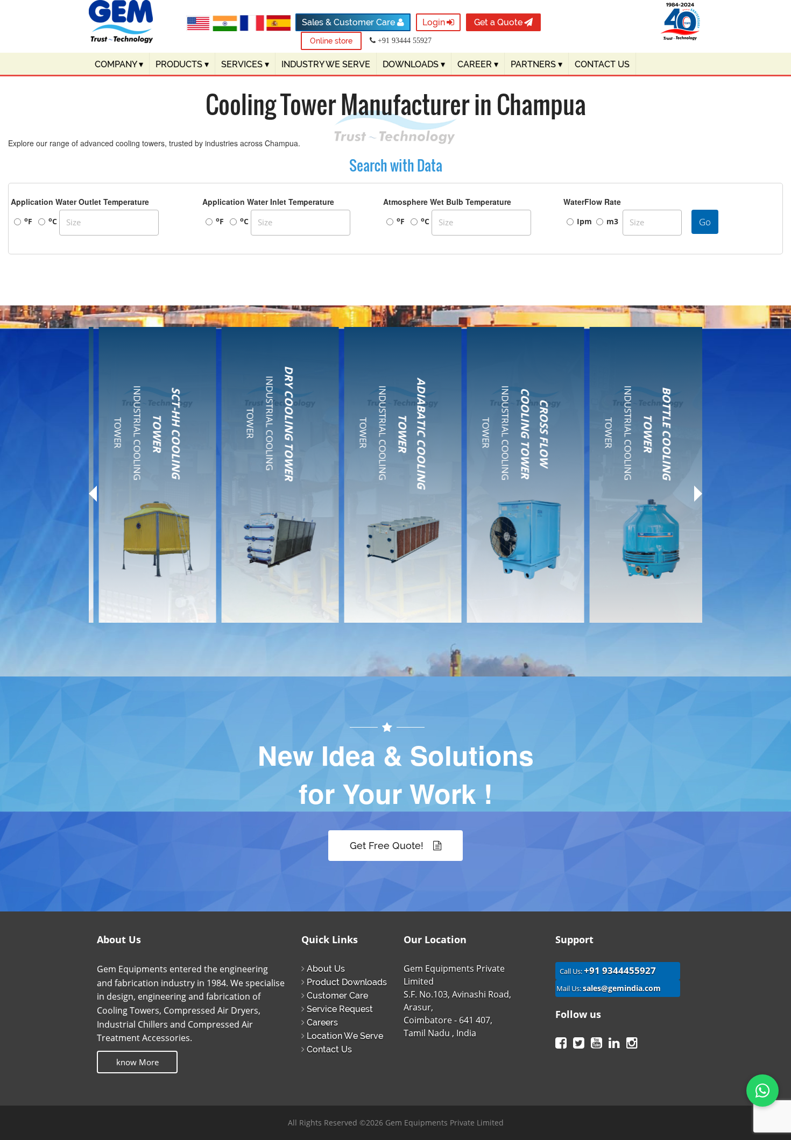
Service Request (340, 1009)
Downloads (414, 64)
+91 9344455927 (620, 970)
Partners (536, 64)
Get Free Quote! (388, 845)
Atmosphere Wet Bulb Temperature (447, 201)
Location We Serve (345, 1036)
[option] (150, 488)
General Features (140, 505)
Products (182, 64)
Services (245, 64)
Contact (122, 594)
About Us (326, 969)
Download (127, 575)
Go (705, 222)
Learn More (146, 620)
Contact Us (329, 1049)
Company (119, 64)
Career (477, 64)
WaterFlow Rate (592, 201)
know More (137, 1062)
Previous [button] (93, 498)
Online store (331, 41)
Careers (322, 1022)
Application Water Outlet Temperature (80, 201)
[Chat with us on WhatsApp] (762, 1090)
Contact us (602, 64)
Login (433, 22)
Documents (130, 556)
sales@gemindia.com (622, 988)
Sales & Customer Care (349, 22)
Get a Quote (498, 22)
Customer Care (337, 996)
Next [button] (698, 494)
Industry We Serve (325, 64)
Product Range (136, 486)
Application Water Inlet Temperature (268, 201)
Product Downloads (347, 982)
